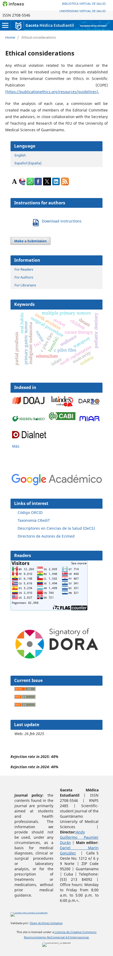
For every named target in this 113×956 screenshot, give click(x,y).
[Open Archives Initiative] (29, 913)
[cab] (62, 418)
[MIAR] (89, 421)
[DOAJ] (29, 405)
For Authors (23, 277)
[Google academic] (89, 404)
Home (10, 37)
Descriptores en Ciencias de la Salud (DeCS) (56, 528)
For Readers (23, 269)
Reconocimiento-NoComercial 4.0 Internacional (56, 937)
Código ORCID (30, 512)
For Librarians (25, 285)
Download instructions (61, 221)
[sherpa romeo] (29, 420)
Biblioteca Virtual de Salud (84, 4)
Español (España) (28, 163)
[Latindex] (62, 406)
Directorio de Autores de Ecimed (46, 536)
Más (15, 446)
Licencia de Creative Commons (75, 932)
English (20, 155)
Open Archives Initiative (46, 923)
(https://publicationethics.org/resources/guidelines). (52, 91)
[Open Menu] (5, 25)
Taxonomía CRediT (34, 520)
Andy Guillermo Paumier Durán (79, 837)
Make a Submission (30, 241)
